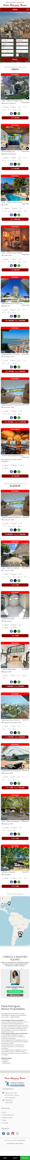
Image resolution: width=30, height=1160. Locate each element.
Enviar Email (15, 995)
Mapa (4, 1120)
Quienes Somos (7, 1117)
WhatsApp (25, 1158)
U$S (15, 118)
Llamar (15, 1158)
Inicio (4, 1112)
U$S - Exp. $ (15, 321)
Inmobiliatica (14, 1140)
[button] (20, 935)
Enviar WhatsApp (15, 991)
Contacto (5, 1123)
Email (5, 1158)
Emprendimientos (8, 1115)
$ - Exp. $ (15, 534)
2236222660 (20, 2)
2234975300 (12, 2)
